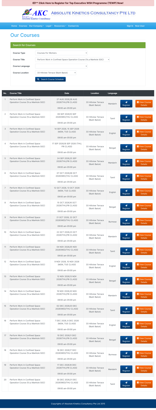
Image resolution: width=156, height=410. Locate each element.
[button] (36, 25)
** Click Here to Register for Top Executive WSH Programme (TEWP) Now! (79, 3)
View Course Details (145, 103)
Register (126, 105)
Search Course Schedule (51, 79)
